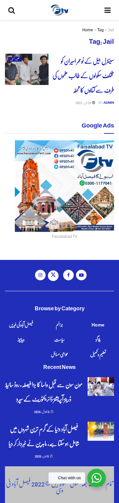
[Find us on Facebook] (68, 275)
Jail (111, 30)
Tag (100, 30)
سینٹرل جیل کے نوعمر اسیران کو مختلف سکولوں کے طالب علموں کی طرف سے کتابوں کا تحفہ (83, 75)
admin (108, 102)
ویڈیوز (21, 339)
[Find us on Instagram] (40, 275)
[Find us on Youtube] (81, 275)
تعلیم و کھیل (15, 59)
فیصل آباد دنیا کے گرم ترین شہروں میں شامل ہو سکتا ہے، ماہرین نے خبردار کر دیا (44, 436)
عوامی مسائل (59, 354)
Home (87, 30)
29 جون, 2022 (83, 102)
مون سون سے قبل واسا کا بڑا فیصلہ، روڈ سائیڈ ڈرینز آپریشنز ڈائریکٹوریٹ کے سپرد (44, 391)
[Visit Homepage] (60, 9)
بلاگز (98, 339)
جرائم (59, 324)
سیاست (59, 339)
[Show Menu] (107, 10)
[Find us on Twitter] (53, 275)
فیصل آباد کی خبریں (21, 324)
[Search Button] (11, 10)
